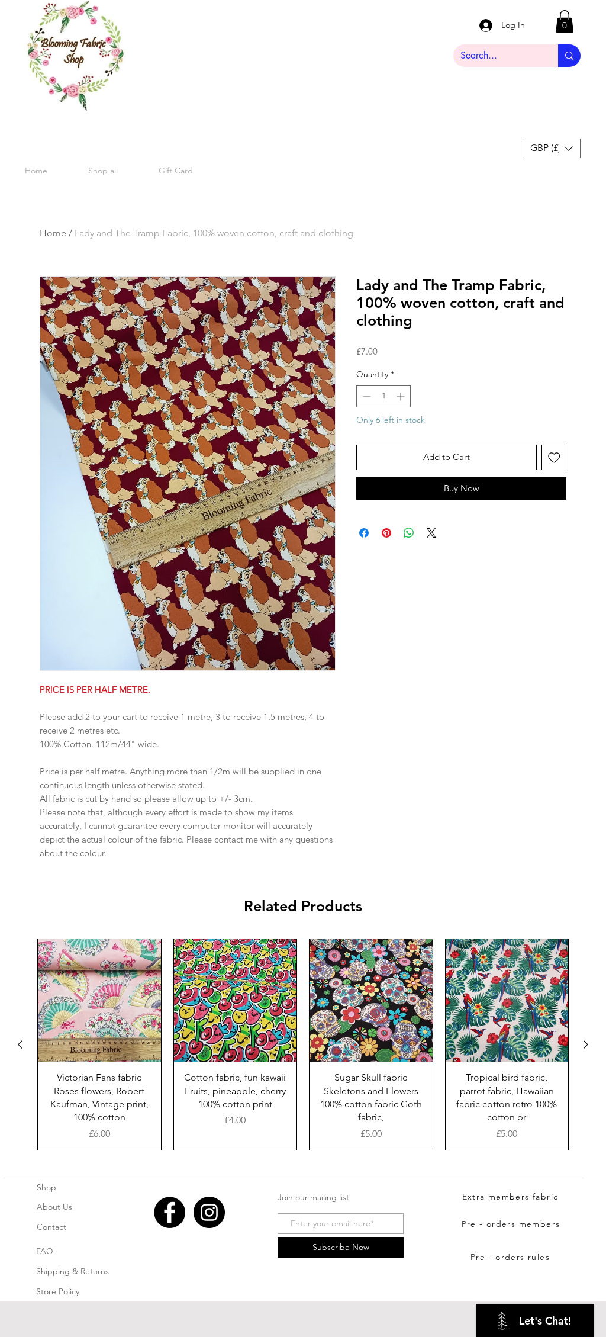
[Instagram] (209, 1212)
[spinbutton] (383, 396)
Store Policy (57, 1291)
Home (53, 233)
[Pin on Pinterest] (386, 533)
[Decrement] (365, 396)
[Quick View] (99, 1000)
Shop (46, 1187)
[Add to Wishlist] (554, 457)
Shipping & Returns (72, 1271)
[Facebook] (169, 1212)
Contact (51, 1227)
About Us (54, 1206)
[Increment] (401, 396)
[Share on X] (431, 533)
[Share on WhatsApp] (409, 533)
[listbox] (552, 148)
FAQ (44, 1251)
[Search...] (569, 55)
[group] (303, 1044)
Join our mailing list (313, 1197)
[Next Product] (586, 1044)
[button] (564, 21)
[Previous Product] (20, 1044)
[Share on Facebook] (364, 533)
